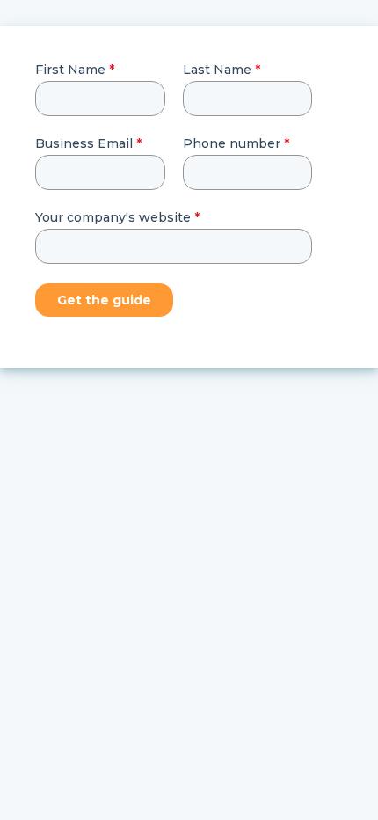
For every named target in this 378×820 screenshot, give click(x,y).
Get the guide (104, 300)
